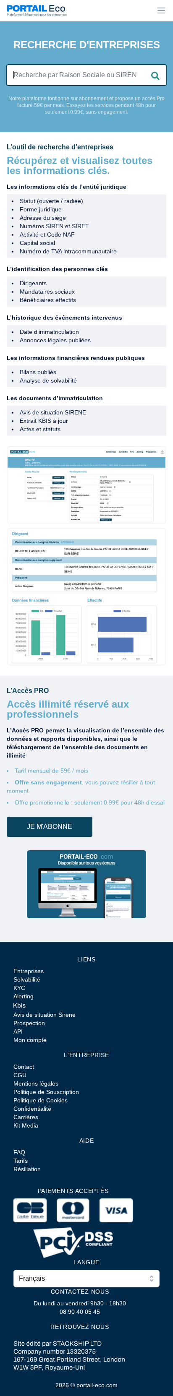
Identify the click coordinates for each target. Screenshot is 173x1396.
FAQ (19, 1152)
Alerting (23, 996)
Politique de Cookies (40, 1100)
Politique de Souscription (46, 1092)
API (18, 1031)
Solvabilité (26, 979)
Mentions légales (35, 1083)
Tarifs (20, 1160)
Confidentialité (32, 1108)
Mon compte (30, 1040)
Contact (23, 1066)
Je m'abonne (49, 826)
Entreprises (28, 971)
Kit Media (25, 1125)
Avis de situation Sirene (44, 1014)
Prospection (29, 1023)
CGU (19, 1075)
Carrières (25, 1117)
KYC (19, 987)
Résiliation (27, 1169)
